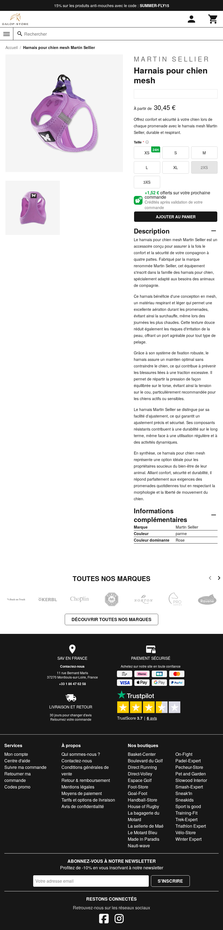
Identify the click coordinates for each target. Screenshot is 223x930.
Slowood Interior (191, 780)
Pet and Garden (190, 774)
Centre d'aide (17, 760)
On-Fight (183, 754)
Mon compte (16, 754)
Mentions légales (77, 787)
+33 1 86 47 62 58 (72, 683)
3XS (146, 182)
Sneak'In (183, 793)
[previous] (210, 579)
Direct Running (142, 767)
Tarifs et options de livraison (88, 800)
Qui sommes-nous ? (80, 754)
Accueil (11, 47)
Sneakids (184, 800)
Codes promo (17, 787)
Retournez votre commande (70, 719)
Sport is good (188, 806)
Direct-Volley (140, 774)
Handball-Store (142, 800)
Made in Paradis (143, 839)
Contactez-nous (72, 666)
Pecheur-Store (189, 767)
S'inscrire (170, 881)
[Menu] (6, 34)
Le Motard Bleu (142, 832)
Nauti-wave (139, 845)
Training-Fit (186, 813)
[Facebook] (103, 919)
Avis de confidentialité (82, 806)
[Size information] (147, 142)
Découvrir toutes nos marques (111, 619)
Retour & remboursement (85, 780)
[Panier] (213, 19)
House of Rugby (143, 806)
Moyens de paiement (81, 793)
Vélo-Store (185, 832)
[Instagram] (119, 919)
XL (175, 167)
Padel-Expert (188, 760)
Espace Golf (139, 780)
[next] (219, 579)
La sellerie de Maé (145, 826)
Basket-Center (142, 754)
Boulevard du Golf (145, 760)
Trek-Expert (186, 819)
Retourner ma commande (17, 777)
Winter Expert (188, 839)
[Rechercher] (20, 33)
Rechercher (35, 34)
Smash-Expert (189, 787)
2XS (204, 167)
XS (151, 151)
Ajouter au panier (176, 216)
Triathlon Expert (190, 826)
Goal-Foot (137, 793)
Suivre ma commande (25, 767)
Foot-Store (138, 787)
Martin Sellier (172, 58)
